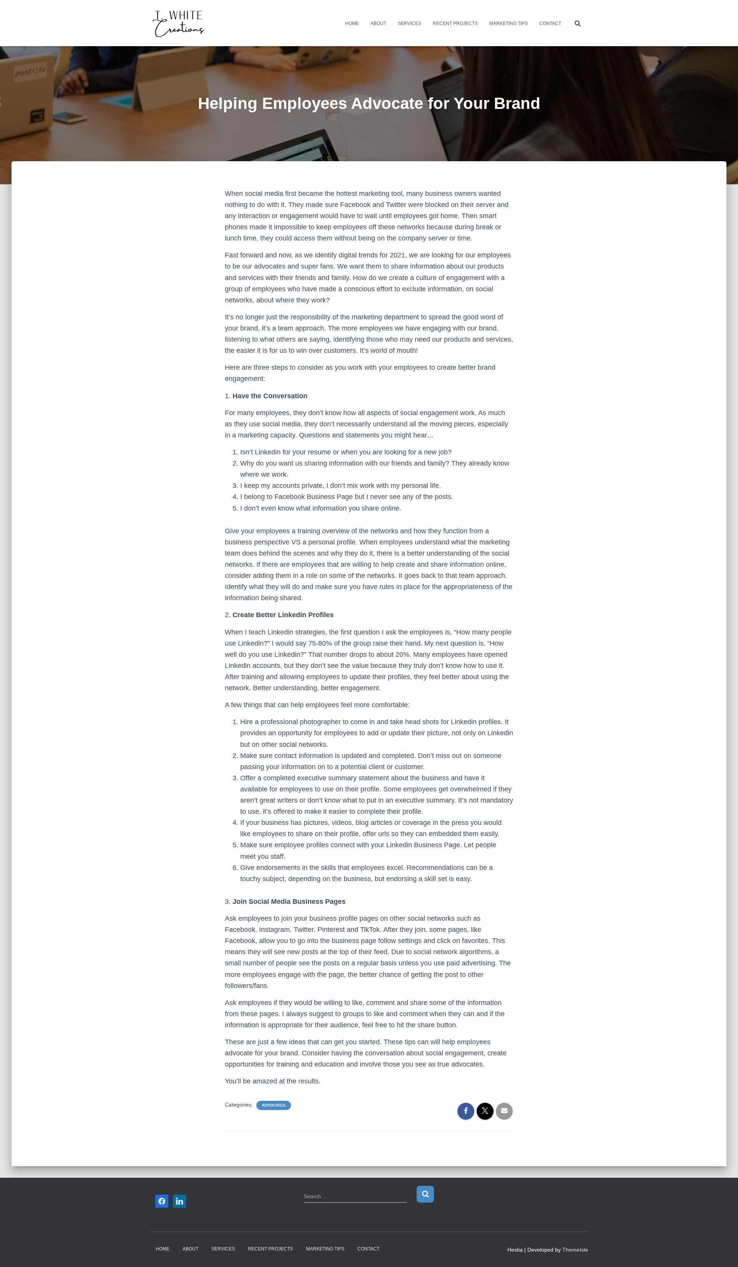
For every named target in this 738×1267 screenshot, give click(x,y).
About (378, 23)
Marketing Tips (508, 23)
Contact (550, 23)
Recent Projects (455, 23)
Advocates (274, 1105)
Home (352, 23)
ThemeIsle (575, 1250)
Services (409, 23)
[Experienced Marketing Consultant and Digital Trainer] (178, 23)
